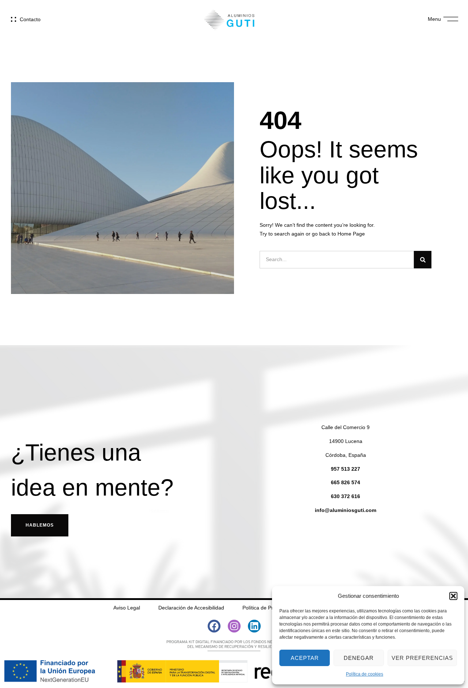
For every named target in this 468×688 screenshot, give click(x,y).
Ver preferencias (422, 658)
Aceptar (305, 658)
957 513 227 (345, 469)
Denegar (359, 658)
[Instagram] (234, 626)
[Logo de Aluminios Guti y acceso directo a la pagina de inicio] (229, 19)
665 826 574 (345, 482)
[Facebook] (214, 626)
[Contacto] (13, 19)
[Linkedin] (254, 626)
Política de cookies (364, 674)
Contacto (30, 19)
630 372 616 (345, 496)
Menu (434, 19)
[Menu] (451, 19)
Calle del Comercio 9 (345, 427)
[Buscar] (422, 259)
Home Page (351, 234)
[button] (453, 596)
